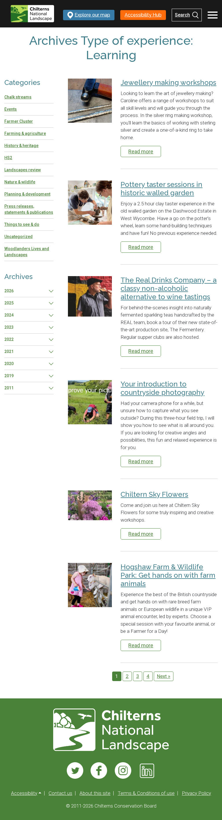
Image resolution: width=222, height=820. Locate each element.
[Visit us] (75, 770)
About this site (94, 793)
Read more (140, 151)
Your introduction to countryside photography (162, 388)
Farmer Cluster (18, 121)
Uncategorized (18, 236)
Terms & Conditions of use (146, 793)
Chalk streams (18, 97)
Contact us (60, 793)
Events (10, 109)
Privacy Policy (196, 793)
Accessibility (24, 793)
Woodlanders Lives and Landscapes (26, 251)
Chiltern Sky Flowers (154, 494)
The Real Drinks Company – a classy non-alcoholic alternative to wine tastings (169, 288)
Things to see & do (21, 224)
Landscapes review (22, 170)
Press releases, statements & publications (28, 209)
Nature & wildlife (19, 182)
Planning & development (27, 194)
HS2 (8, 157)
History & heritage (21, 145)
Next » (163, 676)
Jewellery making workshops (168, 83)
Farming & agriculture (25, 133)
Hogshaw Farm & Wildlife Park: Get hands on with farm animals (168, 575)
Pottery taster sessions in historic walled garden (161, 189)
